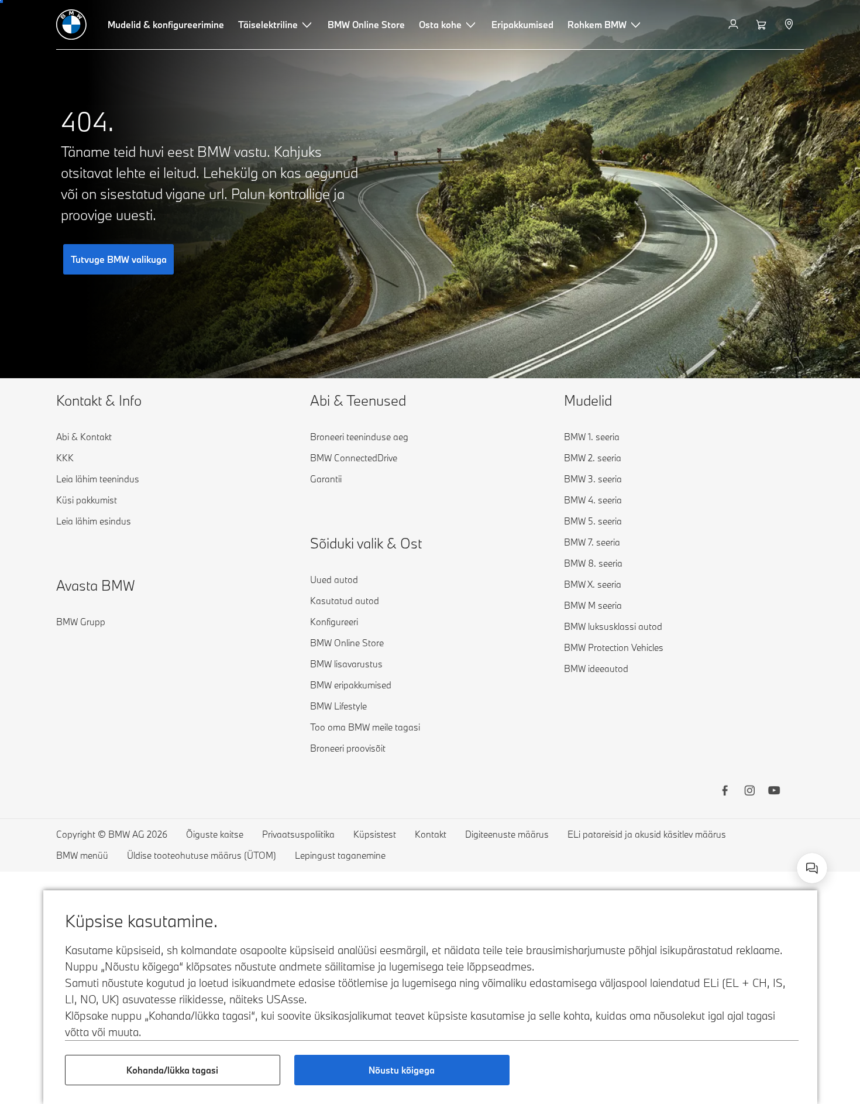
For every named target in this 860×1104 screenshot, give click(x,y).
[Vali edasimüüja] (790, 24)
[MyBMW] (734, 24)
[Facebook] (725, 792)
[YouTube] (774, 792)
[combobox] (812, 868)
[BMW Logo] (71, 24)
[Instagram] (749, 792)
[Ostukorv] (762, 24)
